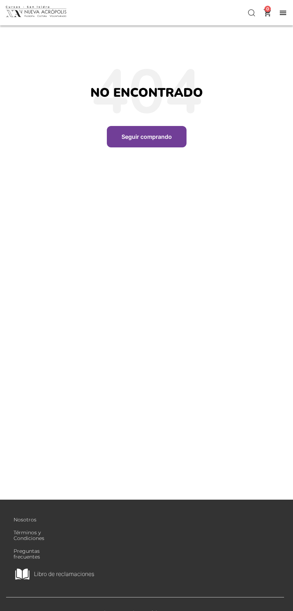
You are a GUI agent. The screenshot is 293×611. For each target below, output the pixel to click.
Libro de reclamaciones (64, 573)
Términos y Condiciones (29, 535)
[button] (252, 13)
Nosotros (25, 519)
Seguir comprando (146, 136)
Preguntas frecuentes (27, 554)
